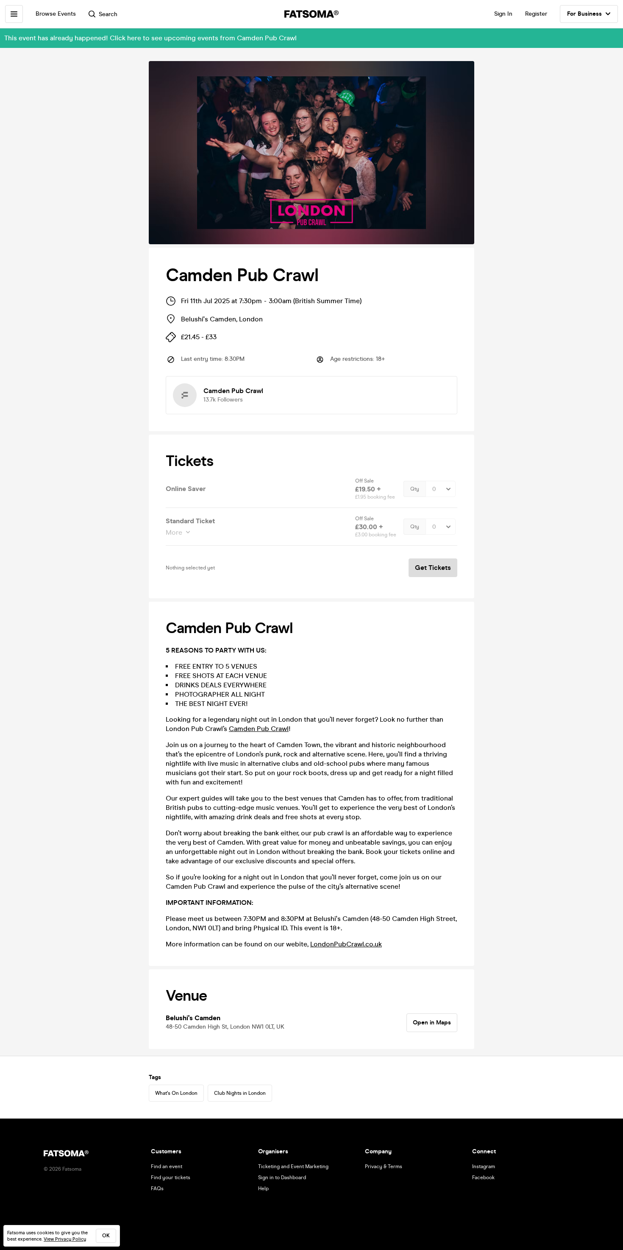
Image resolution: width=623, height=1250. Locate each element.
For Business (584, 13)
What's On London (176, 1093)
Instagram (483, 1166)
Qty (414, 489)
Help (263, 1188)
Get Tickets (433, 568)
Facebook (483, 1177)
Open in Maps (432, 1022)
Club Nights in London (240, 1093)
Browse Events (56, 13)
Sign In (503, 13)
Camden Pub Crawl (259, 729)
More (174, 532)
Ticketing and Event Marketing (293, 1166)
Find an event (166, 1166)
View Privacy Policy (65, 1239)
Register (536, 13)
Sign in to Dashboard (282, 1177)
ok (106, 1236)
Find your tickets (170, 1177)
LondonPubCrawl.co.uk (346, 944)
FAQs (157, 1188)
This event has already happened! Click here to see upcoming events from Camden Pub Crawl (150, 38)
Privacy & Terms (383, 1166)
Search (108, 14)
